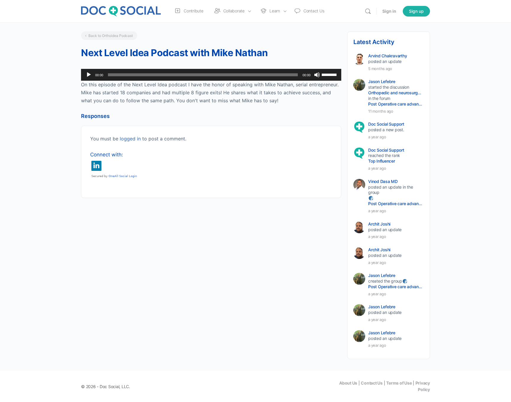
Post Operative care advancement (395, 103)
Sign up (416, 11)
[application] (211, 75)
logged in (130, 139)
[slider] (330, 74)
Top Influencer (381, 160)
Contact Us (372, 382)
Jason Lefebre (381, 81)
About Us (348, 382)
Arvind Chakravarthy (387, 55)
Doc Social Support (386, 124)
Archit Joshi (379, 223)
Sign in (389, 11)
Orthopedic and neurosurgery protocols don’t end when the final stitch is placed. (395, 92)
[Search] (368, 11)
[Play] (89, 75)
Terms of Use (399, 382)
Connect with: (106, 155)
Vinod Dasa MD (383, 181)
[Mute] (317, 75)
